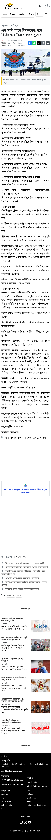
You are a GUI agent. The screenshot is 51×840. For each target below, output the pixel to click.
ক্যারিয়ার (30, 794)
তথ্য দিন (4, 798)
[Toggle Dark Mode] (47, 6)
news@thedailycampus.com (12, 784)
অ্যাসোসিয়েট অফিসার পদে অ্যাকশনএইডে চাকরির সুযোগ (27, 567)
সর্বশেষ (5, 14)
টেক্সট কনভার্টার (32, 798)
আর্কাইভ (29, 802)
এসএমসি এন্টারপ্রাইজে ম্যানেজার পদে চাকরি (22, 578)
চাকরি (19, 595)
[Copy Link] (43, 43)
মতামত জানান (6, 802)
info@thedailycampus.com (11, 771)
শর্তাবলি (4, 809)
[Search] (40, 6)
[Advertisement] (25, 525)
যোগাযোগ (4, 794)
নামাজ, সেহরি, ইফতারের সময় (37, 805)
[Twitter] (39, 43)
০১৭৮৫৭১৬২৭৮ (18, 780)
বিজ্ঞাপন (29, 791)
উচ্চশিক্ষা (22, 14)
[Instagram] (21, 822)
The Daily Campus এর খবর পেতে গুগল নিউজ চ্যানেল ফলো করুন (25, 491)
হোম (6, 26)
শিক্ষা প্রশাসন (33, 14)
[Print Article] (48, 43)
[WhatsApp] (34, 43)
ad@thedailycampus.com (37, 786)
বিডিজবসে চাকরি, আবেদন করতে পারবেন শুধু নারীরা (25, 563)
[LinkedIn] (34, 822)
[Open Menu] (46, 14)
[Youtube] (30, 822)
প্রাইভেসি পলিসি (6, 805)
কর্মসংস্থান (14, 26)
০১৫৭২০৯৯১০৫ (6, 780)
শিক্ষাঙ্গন (12, 14)
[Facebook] (30, 43)
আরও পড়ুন (25, 609)
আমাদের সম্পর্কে (7, 791)
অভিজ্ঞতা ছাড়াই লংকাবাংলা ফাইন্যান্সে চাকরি (22, 589)
